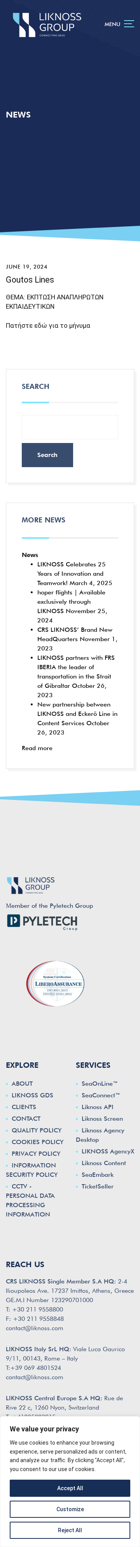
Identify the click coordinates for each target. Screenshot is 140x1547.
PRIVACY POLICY (36, 1153)
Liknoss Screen (102, 1118)
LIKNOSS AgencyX (108, 1151)
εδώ (40, 325)
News (30, 555)
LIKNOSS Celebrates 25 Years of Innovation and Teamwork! (71, 574)
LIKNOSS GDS (32, 1095)
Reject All (70, 1530)
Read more (37, 748)
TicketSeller (98, 1186)
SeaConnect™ (101, 1095)
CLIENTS (24, 1107)
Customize (70, 1509)
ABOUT (22, 1083)
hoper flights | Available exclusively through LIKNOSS (71, 602)
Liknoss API (98, 1107)
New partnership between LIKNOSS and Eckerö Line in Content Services (77, 714)
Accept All (70, 1488)
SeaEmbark (98, 1174)
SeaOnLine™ (100, 1083)
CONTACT (26, 1118)
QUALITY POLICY (36, 1130)
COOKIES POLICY (37, 1142)
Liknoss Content (104, 1163)
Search (35, 386)
